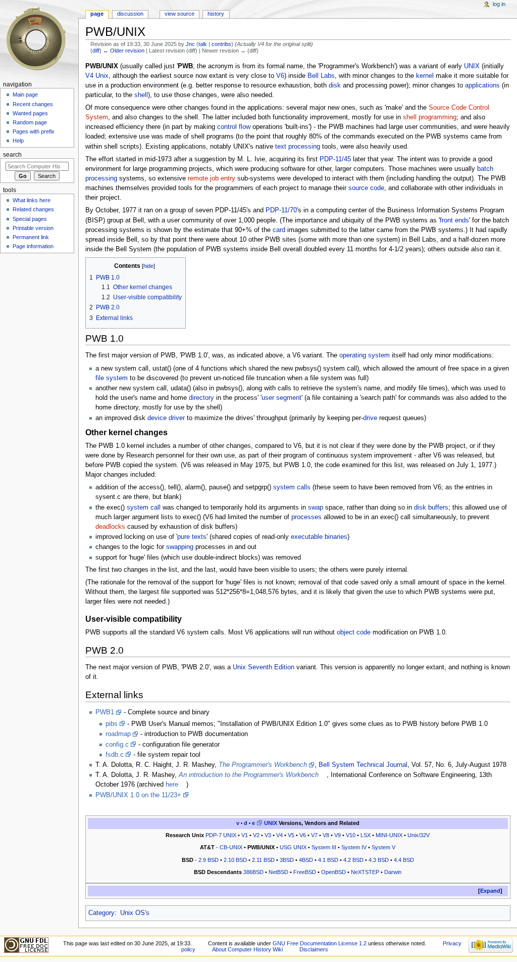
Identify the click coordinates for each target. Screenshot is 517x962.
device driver (166, 418)
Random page (30, 122)
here (172, 784)
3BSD (287, 860)
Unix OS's (134, 913)
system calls (292, 487)
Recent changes (33, 104)
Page (97, 14)
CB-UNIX (231, 847)
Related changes (33, 209)
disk (335, 85)
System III (324, 847)
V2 (256, 835)
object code (354, 632)
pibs (112, 723)
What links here (31, 200)
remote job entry (211, 178)
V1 (244, 835)
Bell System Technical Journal (363, 764)
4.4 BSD (404, 860)
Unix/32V (418, 835)
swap (315, 507)
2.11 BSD (263, 860)
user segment (281, 397)
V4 (279, 835)
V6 (280, 75)
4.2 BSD (353, 860)
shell (141, 95)
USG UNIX (293, 847)
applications (482, 85)
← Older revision (123, 51)
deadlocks (110, 526)
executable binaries (319, 536)
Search (12, 155)
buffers (438, 507)
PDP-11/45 (335, 159)
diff (95, 51)
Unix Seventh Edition (263, 667)
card (279, 230)
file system (111, 378)
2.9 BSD (208, 860)
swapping (179, 547)
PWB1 (104, 712)
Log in (499, 4)
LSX (365, 835)
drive (370, 418)
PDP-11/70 (281, 210)
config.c (117, 744)
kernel (425, 75)
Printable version (33, 228)
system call (144, 507)
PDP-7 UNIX (220, 835)
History (216, 14)
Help (18, 141)
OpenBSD (333, 872)
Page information (33, 246)
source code (366, 188)
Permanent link (31, 237)
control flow (233, 126)
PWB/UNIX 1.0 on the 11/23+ (138, 795)
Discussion (130, 14)
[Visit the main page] (39, 39)
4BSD (306, 860)
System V (383, 847)
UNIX (472, 66)
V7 (314, 835)
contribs (221, 44)
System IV (354, 847)
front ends (454, 220)
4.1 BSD (328, 860)
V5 (291, 835)
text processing (297, 146)
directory (201, 397)
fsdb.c (115, 754)
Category (101, 913)
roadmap (118, 734)
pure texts (191, 536)
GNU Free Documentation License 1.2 (320, 943)
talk (202, 44)
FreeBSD (304, 872)
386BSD (253, 872)
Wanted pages (30, 113)
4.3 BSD (379, 860)
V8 (326, 835)
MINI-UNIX (389, 835)
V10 (350, 835)
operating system (364, 355)
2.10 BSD (235, 860)
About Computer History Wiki (247, 949)
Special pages (30, 219)
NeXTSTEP (365, 872)
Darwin (392, 872)
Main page (25, 94)
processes (306, 517)
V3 (268, 835)
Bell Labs (321, 75)
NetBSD (278, 872)
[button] (490, 891)
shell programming (429, 117)
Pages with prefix (34, 131)
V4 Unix (97, 75)
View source (179, 14)
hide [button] (148, 266)
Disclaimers (313, 949)
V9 (337, 835)
